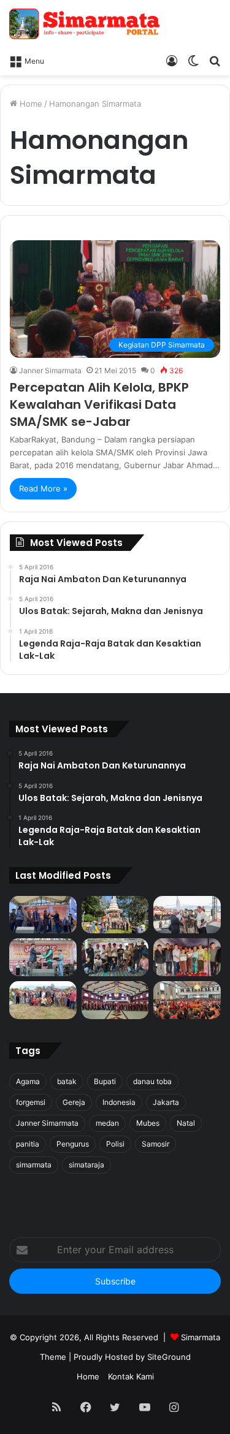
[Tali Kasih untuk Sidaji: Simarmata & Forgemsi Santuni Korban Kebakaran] (187, 957)
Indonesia (119, 1102)
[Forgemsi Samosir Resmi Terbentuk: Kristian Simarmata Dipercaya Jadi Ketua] (115, 957)
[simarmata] (86, 24)
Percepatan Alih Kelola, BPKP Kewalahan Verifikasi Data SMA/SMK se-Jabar (99, 404)
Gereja (74, 1102)
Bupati (105, 1081)
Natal (186, 1123)
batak (67, 1081)
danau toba (152, 1081)
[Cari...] (215, 60)
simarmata (34, 1164)
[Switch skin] (193, 60)
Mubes (147, 1123)
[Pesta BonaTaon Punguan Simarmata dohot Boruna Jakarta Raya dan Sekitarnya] (187, 1000)
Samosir (155, 1143)
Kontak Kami (131, 1376)
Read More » (43, 488)
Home (29, 103)
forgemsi (30, 1102)
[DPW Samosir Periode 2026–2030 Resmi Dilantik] (43, 915)
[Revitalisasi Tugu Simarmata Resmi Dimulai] (115, 915)
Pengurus (72, 1143)
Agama (28, 1081)
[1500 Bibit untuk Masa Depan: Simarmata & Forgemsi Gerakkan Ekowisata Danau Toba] (43, 1000)
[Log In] (172, 60)
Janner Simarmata (50, 370)
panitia (27, 1143)
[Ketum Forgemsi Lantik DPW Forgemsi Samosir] (43, 957)
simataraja (86, 1164)
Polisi (115, 1143)
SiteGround (169, 1357)
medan (107, 1123)
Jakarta (166, 1102)
